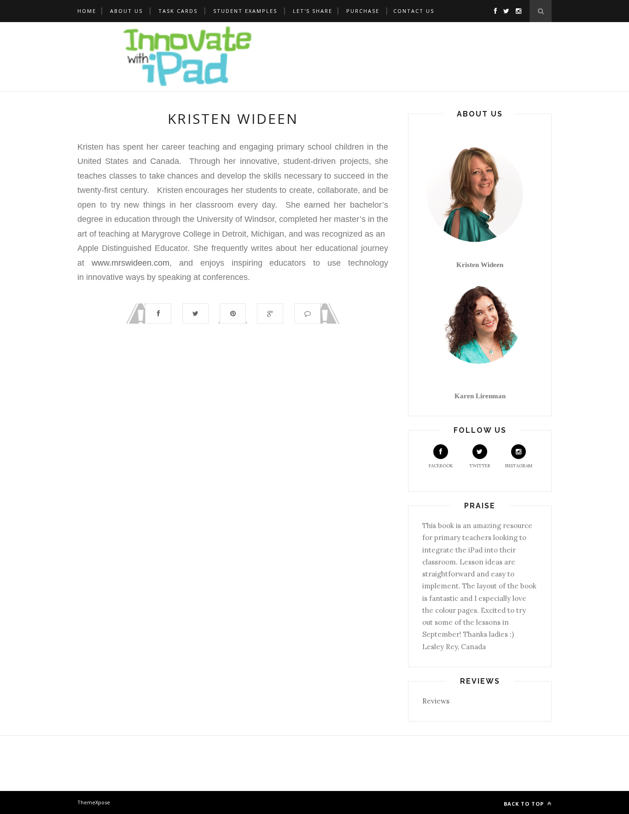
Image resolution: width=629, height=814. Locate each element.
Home (86, 10)
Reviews (435, 701)
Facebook (441, 466)
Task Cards (178, 10)
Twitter (479, 466)
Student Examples (245, 10)
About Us (126, 10)
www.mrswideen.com (130, 262)
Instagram (518, 466)
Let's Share (312, 10)
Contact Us (413, 10)
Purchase (362, 10)
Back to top (525, 803)
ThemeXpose (93, 802)
